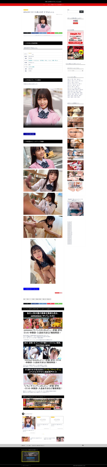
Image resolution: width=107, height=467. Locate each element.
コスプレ (77, 82)
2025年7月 (69, 238)
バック (79, 85)
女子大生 (77, 89)
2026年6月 (69, 225)
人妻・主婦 (70, 89)
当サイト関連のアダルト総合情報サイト (56, 4)
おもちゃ (79, 79)
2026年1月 (69, 231)
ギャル (73, 82)
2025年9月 (69, 235)
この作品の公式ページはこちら (31, 288)
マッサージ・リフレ (71, 88)
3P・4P (70, 79)
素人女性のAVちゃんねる (53, 1)
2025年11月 (69, 233)
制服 (53, 60)
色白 (72, 95)
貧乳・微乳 (76, 95)
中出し (46, 60)
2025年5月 (69, 240)
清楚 (75, 92)
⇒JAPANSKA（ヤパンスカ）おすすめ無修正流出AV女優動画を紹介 (37, 339)
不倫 (76, 88)
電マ (80, 95)
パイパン (74, 86)
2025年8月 (69, 236)
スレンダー (70, 83)
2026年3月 (69, 228)
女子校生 (42, 60)
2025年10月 (69, 234)
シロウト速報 (31, 66)
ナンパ (49, 60)
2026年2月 (69, 229)
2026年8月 (69, 222)
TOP (44, 4)
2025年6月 (69, 239)
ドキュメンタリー (75, 83)
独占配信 (30, 60)
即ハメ (56, 60)
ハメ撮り (75, 85)
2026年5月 (69, 226)
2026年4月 (69, 227)
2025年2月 (69, 243)
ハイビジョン (36, 60)
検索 (68, 9)
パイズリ (70, 86)
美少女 (69, 95)
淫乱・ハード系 (71, 92)
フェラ (78, 86)
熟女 (81, 92)
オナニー (70, 82)
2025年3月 (69, 242)
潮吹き (78, 92)
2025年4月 (69, 241)
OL (75, 79)
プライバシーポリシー (26, 465)
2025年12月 (69, 232)
